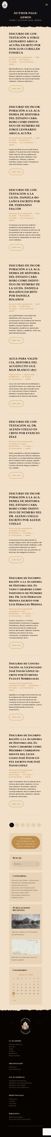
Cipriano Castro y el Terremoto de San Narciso (25, 933)
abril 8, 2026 (29, 374)
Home (12, 20)
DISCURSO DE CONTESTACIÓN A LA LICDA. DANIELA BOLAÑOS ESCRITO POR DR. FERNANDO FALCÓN (24, 199)
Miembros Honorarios (17, 1085)
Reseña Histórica (16, 1044)
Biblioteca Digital (16, 1117)
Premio (12, 1051)
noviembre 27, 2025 (17, 444)
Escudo (12, 1047)
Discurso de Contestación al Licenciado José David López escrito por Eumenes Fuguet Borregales (25, 671)
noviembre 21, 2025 (17, 611)
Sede (11, 1049)
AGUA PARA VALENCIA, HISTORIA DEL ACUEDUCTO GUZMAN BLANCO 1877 (23, 364)
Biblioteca (13, 1053)
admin (11, 64)
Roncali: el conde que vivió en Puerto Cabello (24, 958)
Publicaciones (15, 374)
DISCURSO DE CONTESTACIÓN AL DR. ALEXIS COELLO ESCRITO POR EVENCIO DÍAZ (24, 429)
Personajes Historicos (21, 895)
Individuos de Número (17, 1081)
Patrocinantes (14, 1056)
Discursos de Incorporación (20, 57)
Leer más (16, 89)
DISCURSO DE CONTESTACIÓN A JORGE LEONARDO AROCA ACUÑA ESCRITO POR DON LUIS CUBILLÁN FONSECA (24, 43)
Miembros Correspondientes (20, 1083)
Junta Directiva (15, 1069)
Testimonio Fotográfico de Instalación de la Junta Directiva (26, 842)
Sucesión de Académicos (19, 1087)
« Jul (14, 1000)
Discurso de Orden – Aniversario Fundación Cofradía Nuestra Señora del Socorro (25, 882)
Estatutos (13, 1067)
